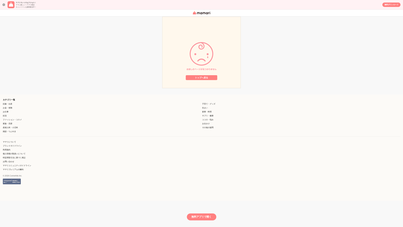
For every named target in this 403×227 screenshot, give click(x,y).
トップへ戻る (201, 77)
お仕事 (6, 112)
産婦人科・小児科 (10, 127)
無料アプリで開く (201, 216)
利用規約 (6, 150)
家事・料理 (207, 112)
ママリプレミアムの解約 (13, 169)
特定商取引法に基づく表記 (14, 158)
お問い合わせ (8, 161)
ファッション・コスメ (12, 120)
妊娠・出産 (7, 104)
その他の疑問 (207, 127)
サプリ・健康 (207, 116)
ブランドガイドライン (12, 146)
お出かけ (206, 123)
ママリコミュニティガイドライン (17, 165)
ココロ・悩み (207, 120)
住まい (205, 108)
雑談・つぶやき (9, 131)
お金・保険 (7, 108)
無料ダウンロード (391, 5)
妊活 (5, 116)
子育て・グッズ (208, 104)
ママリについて (9, 142)
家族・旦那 (7, 123)
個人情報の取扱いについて (14, 154)
